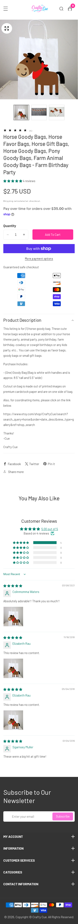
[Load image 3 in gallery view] (56, 112)
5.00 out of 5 (49, 529)
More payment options (39, 258)
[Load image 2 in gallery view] (39, 112)
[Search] (61, 8)
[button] (13, 181)
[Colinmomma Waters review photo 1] (13, 616)
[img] (12, 586)
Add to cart (53, 234)
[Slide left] (7, 112)
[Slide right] (70, 112)
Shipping (8, 201)
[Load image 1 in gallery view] (21, 112)
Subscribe (63, 816)
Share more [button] (16, 472)
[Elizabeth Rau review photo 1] (13, 668)
